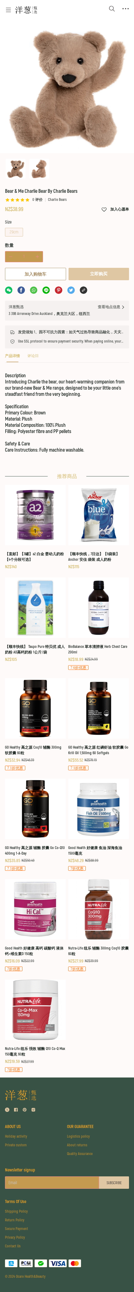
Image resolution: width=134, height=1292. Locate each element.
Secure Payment (16, 1229)
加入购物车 (35, 274)
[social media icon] (7, 1110)
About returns (77, 1145)
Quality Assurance (80, 1154)
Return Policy (14, 1220)
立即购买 (99, 274)
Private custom (16, 1145)
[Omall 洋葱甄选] (26, 10)
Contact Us (13, 1246)
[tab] (12, 357)
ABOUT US (13, 1126)
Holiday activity (16, 1136)
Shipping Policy (16, 1211)
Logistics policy (78, 1136)
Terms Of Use (15, 1201)
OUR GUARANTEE (80, 1126)
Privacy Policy (15, 1237)
